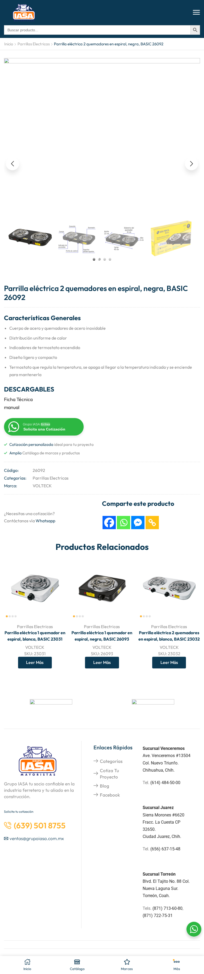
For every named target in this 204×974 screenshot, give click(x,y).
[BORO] (51, 707)
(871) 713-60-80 (167, 908)
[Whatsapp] (123, 522)
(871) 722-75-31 (158, 915)
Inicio (8, 43)
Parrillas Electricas (34, 43)
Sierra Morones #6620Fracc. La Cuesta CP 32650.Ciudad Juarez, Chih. (163, 822)
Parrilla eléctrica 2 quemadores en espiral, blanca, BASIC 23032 (169, 636)
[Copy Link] (152, 522)
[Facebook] (109, 522)
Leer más (35, 662)
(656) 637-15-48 (165, 848)
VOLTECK (42, 485)
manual (11, 407)
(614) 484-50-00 (165, 782)
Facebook (110, 795)
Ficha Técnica (18, 399)
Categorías (111, 761)
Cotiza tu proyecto (109, 774)
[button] (196, 12)
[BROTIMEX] (153, 707)
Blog (104, 786)
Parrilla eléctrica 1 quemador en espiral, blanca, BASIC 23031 (35, 636)
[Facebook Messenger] (137, 522)
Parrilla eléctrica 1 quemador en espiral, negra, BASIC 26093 (101, 636)
